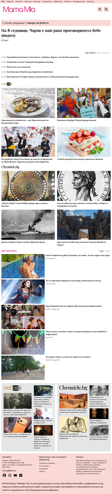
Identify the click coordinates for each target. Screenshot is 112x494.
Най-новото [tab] (90, 53)
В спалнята (50, 258)
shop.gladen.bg (78, 2)
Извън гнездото (53, 309)
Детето (49, 337)
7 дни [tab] (101, 251)
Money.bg (36, 2)
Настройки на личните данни (88, 474)
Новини (42, 471)
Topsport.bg (46, 2)
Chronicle (19, 2)
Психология (51, 284)
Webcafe (10, 2)
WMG (3, 2)
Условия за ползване (47, 463)
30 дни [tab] (107, 251)
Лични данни (44, 466)
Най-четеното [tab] (103, 53)
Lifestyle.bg (57, 2)
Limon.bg (89, 2)
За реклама (43, 469)
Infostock (67, 2)
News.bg (28, 2)
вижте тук (97, 471)
